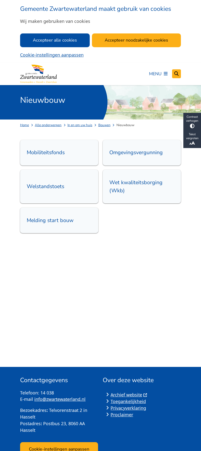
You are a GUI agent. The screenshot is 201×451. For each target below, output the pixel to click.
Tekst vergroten (192, 136)
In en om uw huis (79, 125)
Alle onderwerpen (48, 125)
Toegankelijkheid (128, 401)
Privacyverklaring (128, 408)
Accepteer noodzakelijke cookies (136, 40)
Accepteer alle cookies (55, 40)
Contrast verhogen (192, 119)
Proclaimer (122, 415)
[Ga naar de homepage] (38, 74)
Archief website (126, 395)
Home (24, 125)
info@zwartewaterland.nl (60, 399)
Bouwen (104, 125)
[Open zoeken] (176, 73)
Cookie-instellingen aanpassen (52, 55)
